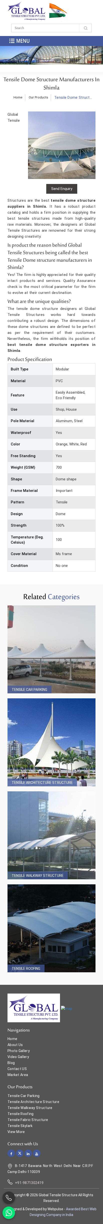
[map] (66, 1008)
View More (16, 1132)
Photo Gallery (19, 1051)
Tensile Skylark (20, 1126)
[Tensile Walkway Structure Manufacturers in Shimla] (52, 835)
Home (18, 97)
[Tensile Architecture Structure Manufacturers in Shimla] (52, 742)
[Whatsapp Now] (8, 1213)
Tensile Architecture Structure (42, 783)
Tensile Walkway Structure (38, 876)
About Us (15, 1045)
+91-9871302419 (29, 1183)
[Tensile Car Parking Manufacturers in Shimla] (52, 649)
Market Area (18, 1075)
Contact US (17, 1069)
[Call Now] (8, 1198)
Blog (11, 1063)
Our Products (38, 97)
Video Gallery (18, 1057)
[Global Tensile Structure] (27, 11)
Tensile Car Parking (29, 690)
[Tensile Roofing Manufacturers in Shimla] (52, 928)
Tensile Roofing (26, 969)
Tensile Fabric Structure (28, 1120)
